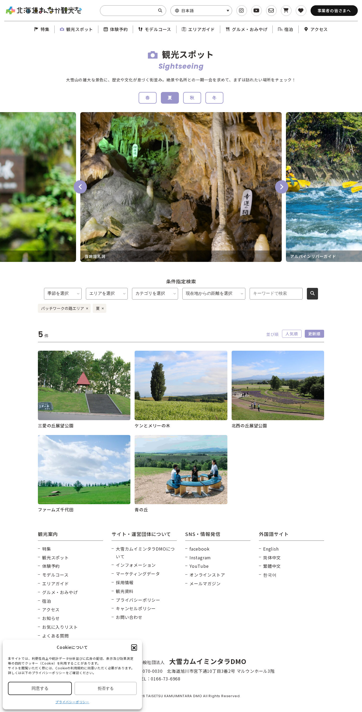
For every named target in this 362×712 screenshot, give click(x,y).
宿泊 (288, 29)
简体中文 (272, 557)
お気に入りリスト (60, 627)
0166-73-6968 (165, 678)
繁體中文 (272, 566)
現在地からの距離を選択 (209, 293)
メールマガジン (205, 583)
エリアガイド (201, 29)
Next (281, 187)
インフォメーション (136, 565)
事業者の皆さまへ (334, 10)
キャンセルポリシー (136, 608)
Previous (80, 187)
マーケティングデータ (138, 573)
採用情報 (125, 582)
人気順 (291, 333)
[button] (134, 647)
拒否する (106, 688)
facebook (199, 549)
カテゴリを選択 (150, 293)
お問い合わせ (129, 617)
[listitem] (181, 187)
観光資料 (125, 591)
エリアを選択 (102, 293)
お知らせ (51, 618)
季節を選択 (58, 293)
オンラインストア (207, 575)
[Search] (160, 11)
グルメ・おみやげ (249, 29)
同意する (40, 688)
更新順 (314, 333)
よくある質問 (55, 635)
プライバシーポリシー (72, 702)
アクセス (319, 29)
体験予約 (119, 29)
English (271, 549)
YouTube (199, 566)
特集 (45, 29)
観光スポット (79, 29)
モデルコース (158, 29)
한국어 (269, 575)
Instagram (200, 557)
